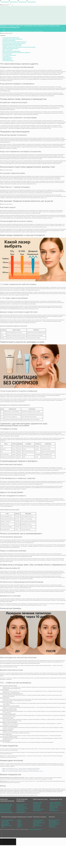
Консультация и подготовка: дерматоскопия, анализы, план (14, 41)
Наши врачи (19, 821)
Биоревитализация (5, 824)
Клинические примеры (7, 53)
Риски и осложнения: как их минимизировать (11, 51)
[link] (12, 5)
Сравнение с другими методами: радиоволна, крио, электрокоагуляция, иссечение (19, 47)
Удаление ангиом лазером (5, 809)
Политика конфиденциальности (35, 829)
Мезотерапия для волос (21, 810)
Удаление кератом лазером (5, 808)
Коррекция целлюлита (54, 810)
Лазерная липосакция (54, 807)
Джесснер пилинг (36, 807)
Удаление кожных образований (6, 812)
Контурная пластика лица (21, 804)
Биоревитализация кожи (21, 806)
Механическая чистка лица (38, 809)
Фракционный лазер (37, 803)
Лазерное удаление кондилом (6, 810)
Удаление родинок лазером (5, 806)
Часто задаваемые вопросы (38, 822)
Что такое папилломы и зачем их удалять (11, 37)
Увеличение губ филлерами (21, 808)
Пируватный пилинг (37, 806)
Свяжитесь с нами (52, 826)
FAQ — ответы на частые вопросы (9, 55)
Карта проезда (52, 825)
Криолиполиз (52, 809)
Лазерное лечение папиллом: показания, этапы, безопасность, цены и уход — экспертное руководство (23, 31)
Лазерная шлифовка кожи (55, 803)
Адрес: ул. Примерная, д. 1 (54, 824)
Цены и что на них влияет (8, 49)
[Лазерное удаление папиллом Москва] (18, 1)
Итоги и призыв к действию (8, 60)
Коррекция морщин (20, 809)
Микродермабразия (37, 810)
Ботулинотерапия (19, 805)
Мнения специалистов (7, 59)
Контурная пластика (5, 822)
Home (4, 29)
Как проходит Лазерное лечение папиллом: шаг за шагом (14, 43)
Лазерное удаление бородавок (6, 805)
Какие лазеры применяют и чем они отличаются (12, 44)
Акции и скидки (36, 824)
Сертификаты (20, 824)
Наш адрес (19, 826)
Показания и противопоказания (9, 40)
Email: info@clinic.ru (52, 821)
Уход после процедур (37, 821)
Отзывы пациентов (6, 56)
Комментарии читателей (7, 57)
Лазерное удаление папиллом (6, 804)
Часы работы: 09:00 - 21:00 (54, 822)
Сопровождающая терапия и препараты (11, 48)
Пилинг (2, 826)
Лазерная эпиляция (20, 812)
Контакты (19, 825)
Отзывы (18, 822)
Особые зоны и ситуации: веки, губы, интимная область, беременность (16, 52)
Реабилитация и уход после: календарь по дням (12, 45)
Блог (34, 826)
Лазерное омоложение (37, 802)
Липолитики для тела (54, 806)
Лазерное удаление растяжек (55, 802)
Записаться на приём (37, 825)
